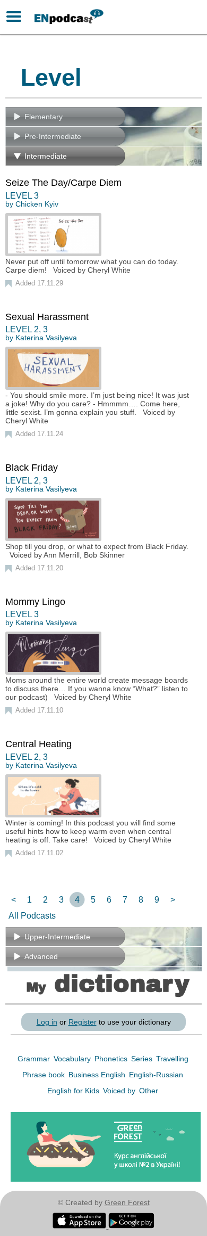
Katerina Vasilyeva (46, 337)
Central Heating (38, 744)
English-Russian (156, 1074)
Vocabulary (73, 1058)
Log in (47, 1022)
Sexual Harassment (47, 317)
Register (82, 1022)
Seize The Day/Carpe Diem (63, 182)
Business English (97, 1074)
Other (148, 1090)
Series (142, 1058)
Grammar (35, 1058)
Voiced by (120, 1090)
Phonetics (112, 1058)
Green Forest (127, 1202)
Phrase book (44, 1074)
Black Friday (31, 467)
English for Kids (74, 1090)
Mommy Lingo (35, 601)
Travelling (172, 1058)
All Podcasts (32, 915)
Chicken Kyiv (36, 204)
